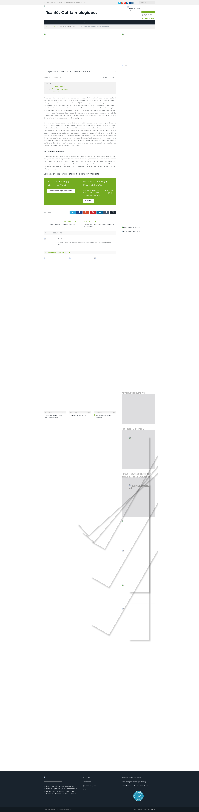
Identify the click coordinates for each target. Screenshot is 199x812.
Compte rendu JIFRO (109, 77)
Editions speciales (133, 429)
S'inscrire (88, 200)
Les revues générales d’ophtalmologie (134, 782)
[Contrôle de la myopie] (80, 334)
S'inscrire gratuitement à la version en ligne (70, 2)
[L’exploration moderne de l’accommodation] (80, 51)
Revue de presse (105, 22)
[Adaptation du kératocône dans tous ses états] (55, 334)
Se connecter (48, 2)
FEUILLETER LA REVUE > (148, 18)
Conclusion (55, 91)
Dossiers (58, 22)
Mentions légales (149, 809)
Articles (71, 22)
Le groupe (86, 777)
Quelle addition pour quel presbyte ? (63, 223)
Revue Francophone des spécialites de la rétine (136, 475)
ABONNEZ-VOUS (148, 12)
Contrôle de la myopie (78, 414)
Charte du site (137, 809)
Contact (117, 22)
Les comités (87, 782)
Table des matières (52, 84)
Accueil (48, 22)
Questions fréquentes (90, 786)
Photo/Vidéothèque (87, 22)
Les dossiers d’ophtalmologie (131, 777)
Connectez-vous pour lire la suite (60, 190)
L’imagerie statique (57, 86)
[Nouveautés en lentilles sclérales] (105, 334)
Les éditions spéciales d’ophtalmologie (135, 786)
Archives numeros (133, 393)
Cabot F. (49, 77)
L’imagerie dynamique (58, 89)
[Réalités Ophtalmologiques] (70, 12)
